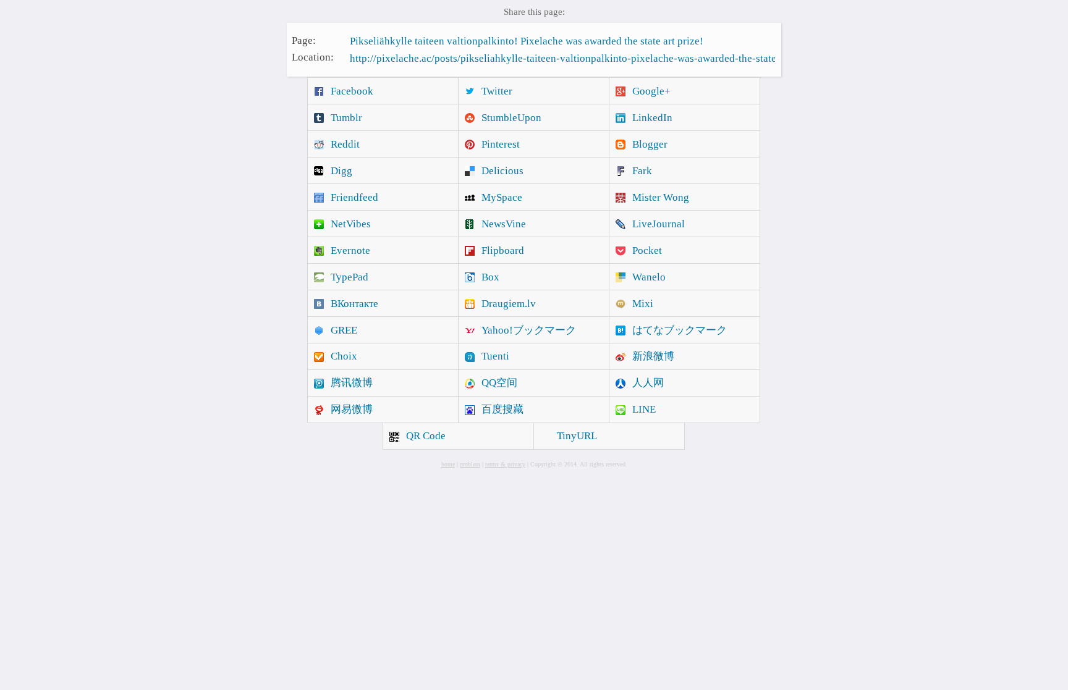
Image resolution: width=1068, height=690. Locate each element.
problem (470, 464)
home (448, 464)
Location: (313, 57)
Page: (304, 40)
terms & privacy (505, 464)
